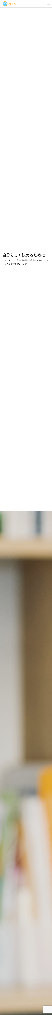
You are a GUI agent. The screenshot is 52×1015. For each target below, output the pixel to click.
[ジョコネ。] (9, 3)
